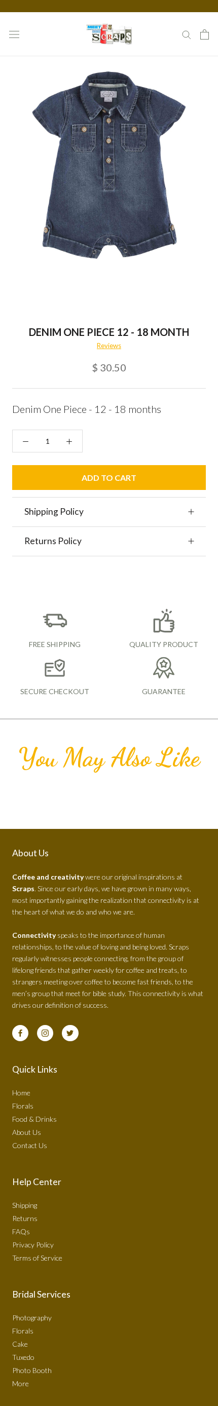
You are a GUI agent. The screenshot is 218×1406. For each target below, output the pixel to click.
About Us (26, 1132)
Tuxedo (23, 1357)
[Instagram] (45, 1033)
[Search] (186, 34)
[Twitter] (70, 1033)
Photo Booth (32, 1370)
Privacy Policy (33, 1244)
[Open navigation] (14, 34)
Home (21, 1092)
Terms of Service (37, 1257)
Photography (32, 1317)
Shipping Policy (54, 511)
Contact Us (29, 1145)
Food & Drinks (34, 1119)
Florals (22, 1105)
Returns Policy (53, 541)
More (20, 1383)
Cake (20, 1344)
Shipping (24, 1205)
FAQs (21, 1231)
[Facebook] (20, 1033)
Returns (25, 1218)
